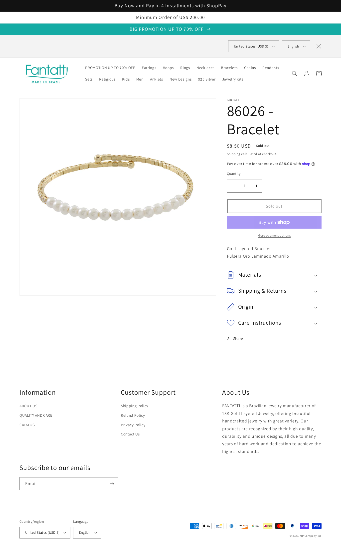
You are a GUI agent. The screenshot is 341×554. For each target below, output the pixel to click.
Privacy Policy (133, 424)
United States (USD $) (42, 532)
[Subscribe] (112, 483)
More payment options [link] (274, 235)
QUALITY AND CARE (35, 415)
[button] (295, 74)
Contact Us (130, 433)
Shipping (233, 154)
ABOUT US (28, 405)
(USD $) (251, 46)
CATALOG (27, 424)
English (293, 46)
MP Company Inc (311, 535)
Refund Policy (133, 415)
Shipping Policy (134, 405)
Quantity (234, 173)
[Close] (319, 46)
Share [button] (238, 338)
